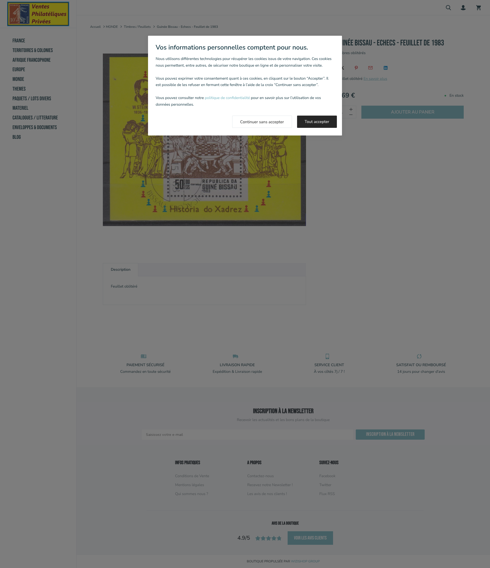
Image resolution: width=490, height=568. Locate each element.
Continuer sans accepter (262, 122)
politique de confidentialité (227, 98)
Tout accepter (317, 122)
